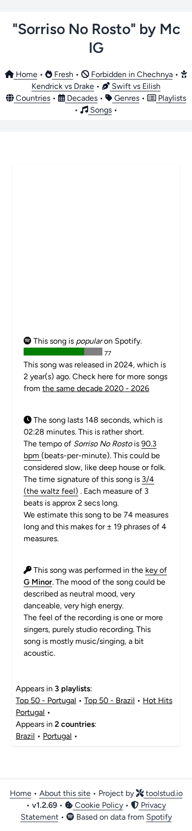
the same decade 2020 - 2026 (95, 388)
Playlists (171, 98)
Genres (125, 98)
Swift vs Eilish (135, 86)
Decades (81, 98)
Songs (100, 110)
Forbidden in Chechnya (131, 74)
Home (25, 74)
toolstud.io (163, 793)
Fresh (62, 74)
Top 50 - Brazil (109, 700)
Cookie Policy (98, 805)
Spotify (159, 817)
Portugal (57, 736)
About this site (65, 793)
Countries (32, 98)
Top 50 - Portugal (46, 700)
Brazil (25, 736)
